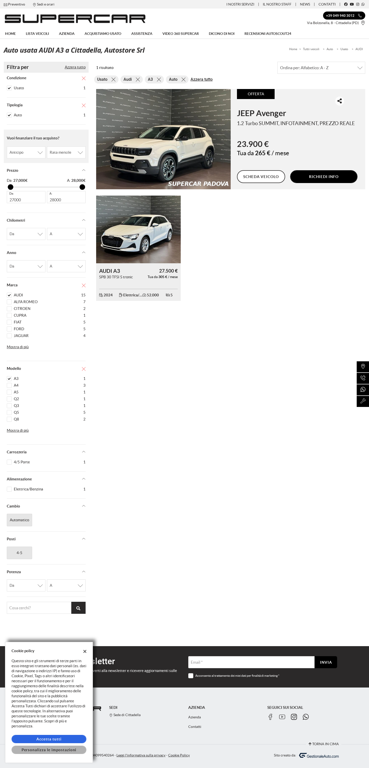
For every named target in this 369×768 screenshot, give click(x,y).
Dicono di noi (221, 34)
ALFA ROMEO (50, 302)
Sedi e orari (45, 4)
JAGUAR (50, 335)
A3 (50, 378)
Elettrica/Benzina (50, 489)
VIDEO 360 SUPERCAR (180, 34)
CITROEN (50, 308)
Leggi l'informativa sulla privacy (140, 755)
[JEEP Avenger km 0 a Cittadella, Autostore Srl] (163, 139)
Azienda (67, 34)
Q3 (50, 405)
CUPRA (50, 315)
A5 (50, 392)
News (305, 4)
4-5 (19, 553)
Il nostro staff (277, 4)
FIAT (50, 322)
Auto (330, 49)
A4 (50, 385)
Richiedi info (323, 177)
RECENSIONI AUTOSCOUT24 (267, 34)
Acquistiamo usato (103, 34)
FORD (50, 329)
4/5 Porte (50, 462)
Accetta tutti (48, 739)
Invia (326, 662)
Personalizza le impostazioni (49, 750)
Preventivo (16, 4)
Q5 (50, 412)
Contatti (327, 4)
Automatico (19, 520)
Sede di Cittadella (127, 715)
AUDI (359, 49)
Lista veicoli (37, 34)
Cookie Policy (179, 755)
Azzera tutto (75, 67)
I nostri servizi (240, 4)
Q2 (50, 399)
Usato (344, 49)
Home (10, 34)
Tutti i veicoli (311, 49)
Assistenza (141, 34)
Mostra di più (18, 347)
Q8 (50, 419)
